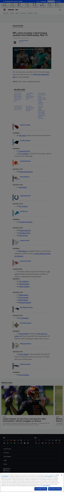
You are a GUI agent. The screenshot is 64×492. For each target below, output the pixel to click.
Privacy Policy (48, 476)
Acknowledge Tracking (40, 488)
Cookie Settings (46, 485)
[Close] (61, 475)
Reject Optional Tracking (55, 488)
